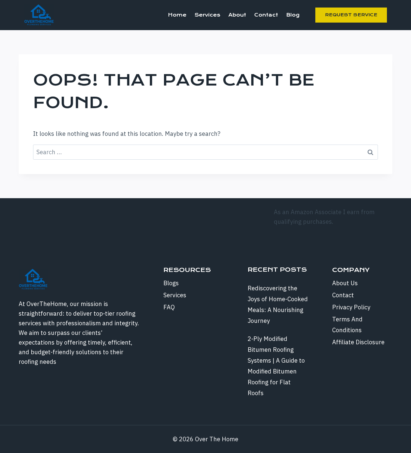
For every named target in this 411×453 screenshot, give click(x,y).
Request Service (351, 14)
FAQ (169, 307)
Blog (292, 15)
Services (207, 15)
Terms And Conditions (347, 324)
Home (177, 15)
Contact (266, 15)
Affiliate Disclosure (358, 342)
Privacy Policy (351, 307)
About (237, 15)
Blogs (171, 283)
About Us (345, 283)
